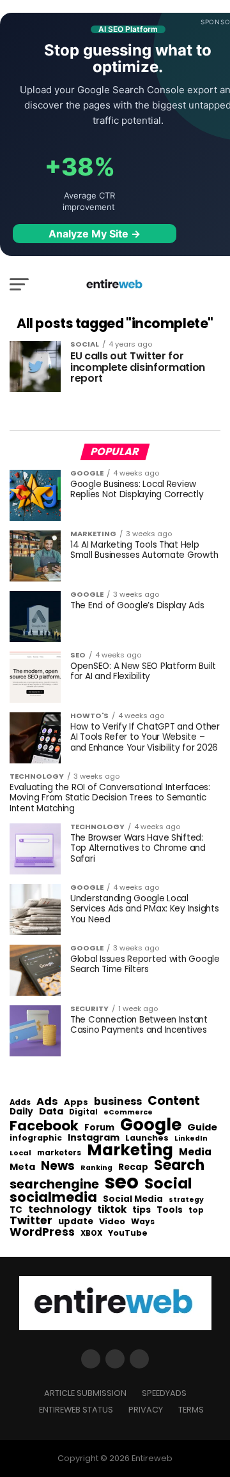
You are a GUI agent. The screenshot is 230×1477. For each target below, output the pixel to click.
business (118, 1102)
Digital (83, 1112)
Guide (202, 1127)
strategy (186, 1200)
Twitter (31, 1221)
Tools (170, 1210)
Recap (133, 1167)
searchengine (54, 1184)
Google (150, 1124)
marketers (59, 1153)
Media (195, 1152)
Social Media (133, 1199)
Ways (143, 1222)
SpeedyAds (164, 1393)
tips (141, 1210)
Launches (147, 1138)
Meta (22, 1167)
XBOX (91, 1234)
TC (16, 1210)
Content (174, 1101)
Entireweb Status (76, 1409)
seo (122, 1182)
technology (59, 1209)
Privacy (145, 1409)
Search (179, 1165)
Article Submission (85, 1393)
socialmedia (53, 1197)
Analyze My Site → (95, 233)
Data (51, 1111)
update (75, 1221)
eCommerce (128, 1112)
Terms (191, 1409)
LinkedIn (191, 1139)
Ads (47, 1102)
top (196, 1210)
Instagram (93, 1138)
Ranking (96, 1168)
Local (20, 1153)
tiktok (111, 1210)
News (58, 1166)
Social (168, 1183)
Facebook (44, 1125)
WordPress (42, 1232)
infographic (36, 1138)
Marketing (130, 1150)
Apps (76, 1102)
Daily (21, 1111)
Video (112, 1222)
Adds (20, 1103)
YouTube (128, 1233)
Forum (99, 1127)
